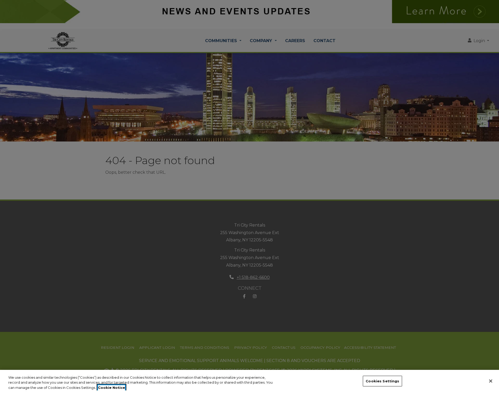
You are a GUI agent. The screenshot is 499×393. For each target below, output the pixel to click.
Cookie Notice (111, 387)
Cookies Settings (382, 381)
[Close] (490, 381)
